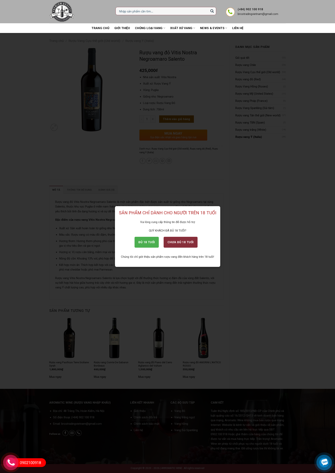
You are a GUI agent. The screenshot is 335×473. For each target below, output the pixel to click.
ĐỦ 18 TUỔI (146, 242)
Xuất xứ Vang (181, 28)
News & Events (212, 28)
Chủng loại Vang (149, 28)
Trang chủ (100, 28)
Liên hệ (237, 28)
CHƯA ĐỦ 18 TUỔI (181, 242)
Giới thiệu (122, 28)
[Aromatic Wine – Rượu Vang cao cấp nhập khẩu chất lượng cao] (62, 11)
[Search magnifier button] (212, 11)
